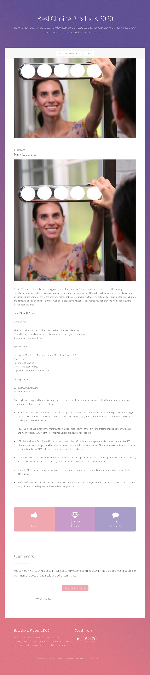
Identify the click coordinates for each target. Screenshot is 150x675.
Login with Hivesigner (75, 588)
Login (89, 53)
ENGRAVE (81, 658)
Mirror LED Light (27, 313)
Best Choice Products (68, 53)
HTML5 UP (99, 658)
